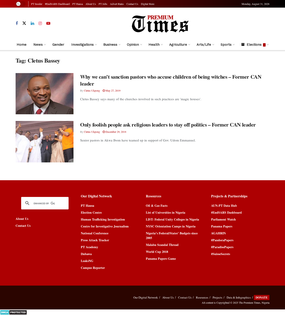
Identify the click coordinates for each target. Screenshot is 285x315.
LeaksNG (87, 260)
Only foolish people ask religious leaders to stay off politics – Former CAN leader (168, 124)
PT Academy (89, 247)
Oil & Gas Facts (156, 205)
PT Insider (36, 4)
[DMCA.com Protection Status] (13, 312)
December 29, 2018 (115, 131)
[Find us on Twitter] (24, 23)
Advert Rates (117, 4)
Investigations (82, 45)
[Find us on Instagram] (40, 23)
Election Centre (91, 212)
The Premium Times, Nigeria (254, 302)
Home (21, 45)
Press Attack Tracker (95, 240)
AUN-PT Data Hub (224, 205)
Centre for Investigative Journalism (105, 226)
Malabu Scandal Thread (162, 244)
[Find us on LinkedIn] (32, 23)
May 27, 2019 (112, 90)
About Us (91, 4)
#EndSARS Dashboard (57, 4)
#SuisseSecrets (220, 254)
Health (154, 45)
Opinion (133, 45)
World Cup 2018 (157, 251)
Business (110, 45)
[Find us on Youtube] (48, 23)
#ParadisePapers (222, 247)
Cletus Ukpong (92, 90)
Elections (254, 45)
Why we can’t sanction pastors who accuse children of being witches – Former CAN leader (170, 80)
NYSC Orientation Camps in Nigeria (170, 226)
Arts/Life (204, 45)
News (38, 45)
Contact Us (132, 4)
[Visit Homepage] (160, 23)
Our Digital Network (145, 297)
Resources (202, 297)
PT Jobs (103, 4)
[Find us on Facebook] (17, 23)
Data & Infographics (239, 297)
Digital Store (147, 4)
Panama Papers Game (161, 258)
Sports (226, 45)
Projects (217, 297)
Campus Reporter (93, 267)
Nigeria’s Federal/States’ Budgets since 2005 (172, 235)
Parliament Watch (223, 219)
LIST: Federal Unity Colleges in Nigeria (172, 219)
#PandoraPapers (222, 240)
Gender (58, 45)
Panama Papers (221, 226)
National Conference (94, 233)
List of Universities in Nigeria (165, 212)
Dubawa (86, 254)
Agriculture (178, 45)
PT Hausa (77, 4)
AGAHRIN (218, 233)
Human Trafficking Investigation (103, 219)
